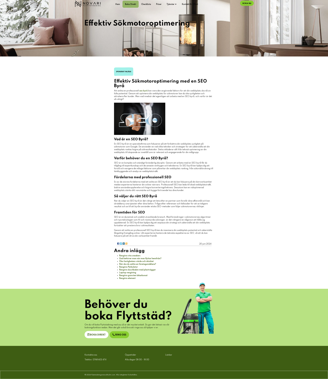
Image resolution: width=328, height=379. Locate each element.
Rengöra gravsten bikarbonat (133, 276)
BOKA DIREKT (98, 335)
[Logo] (93, 4)
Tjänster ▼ (172, 4)
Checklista (146, 4)
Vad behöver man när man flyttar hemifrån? (140, 259)
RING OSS (120, 335)
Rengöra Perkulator (128, 267)
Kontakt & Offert (190, 4)
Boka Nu (247, 3)
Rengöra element (127, 278)
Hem (117, 4)
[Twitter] (121, 244)
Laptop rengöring (127, 273)
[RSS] (126, 244)
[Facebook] (118, 244)
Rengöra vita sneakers (129, 256)
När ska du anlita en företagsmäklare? (137, 264)
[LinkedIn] (124, 244)
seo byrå (143, 91)
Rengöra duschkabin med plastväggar (137, 270)
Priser (158, 4)
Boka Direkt (130, 4)
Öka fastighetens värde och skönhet (136, 261)
